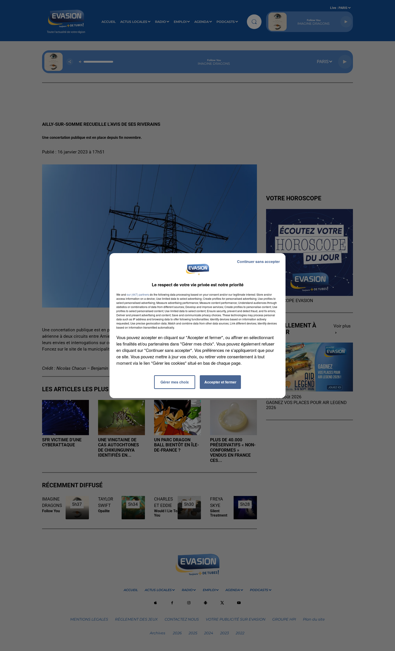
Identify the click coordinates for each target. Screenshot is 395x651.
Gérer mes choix (174, 382)
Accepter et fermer (220, 382)
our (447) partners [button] (138, 294)
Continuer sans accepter (258, 261)
